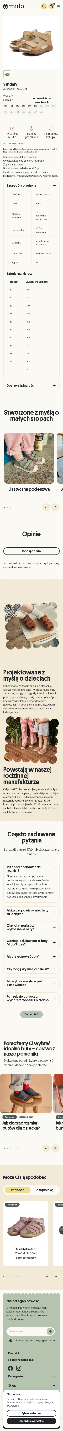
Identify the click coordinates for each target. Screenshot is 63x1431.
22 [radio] (17, 106)
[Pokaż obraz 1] (7, 74)
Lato (36, 149)
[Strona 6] (19, 1276)
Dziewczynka (27, 149)
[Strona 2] (7, 507)
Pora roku (12, 152)
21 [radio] (12, 106)
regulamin (29, 1340)
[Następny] (55, 507)
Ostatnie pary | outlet (48, 149)
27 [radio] (47, 106)
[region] (31, 326)
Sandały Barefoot (26, 1249)
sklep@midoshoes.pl (21, 1360)
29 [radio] (5, 112)
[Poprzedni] (46, 507)
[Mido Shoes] (13, 6)
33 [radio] (29, 112)
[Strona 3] (10, 507)
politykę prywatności (45, 1340)
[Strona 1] (4, 507)
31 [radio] (18, 112)
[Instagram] (18, 1368)
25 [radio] (35, 106)
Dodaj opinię (31, 551)
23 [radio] (23, 106)
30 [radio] (11, 112)
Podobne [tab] (18, 1190)
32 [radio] (23, 112)
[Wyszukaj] (44, 6)
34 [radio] (35, 112)
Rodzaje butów (23, 152)
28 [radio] (53, 106)
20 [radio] (5, 106)
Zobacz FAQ (31, 1014)
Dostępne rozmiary (26, 1258)
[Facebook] (10, 1368)
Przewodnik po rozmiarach (42, 99)
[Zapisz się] (50, 1331)
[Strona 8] (26, 1276)
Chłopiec (17, 149)
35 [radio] (41, 112)
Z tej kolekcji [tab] (45, 1190)
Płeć (5, 152)
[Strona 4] (13, 1276)
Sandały (34, 152)
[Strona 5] (17, 1148)
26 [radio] (41, 106)
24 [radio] (29, 106)
